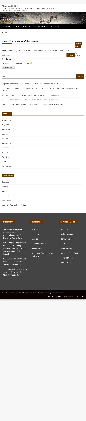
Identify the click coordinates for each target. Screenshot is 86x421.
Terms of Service (29, 8)
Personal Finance (40, 26)
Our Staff (64, 244)
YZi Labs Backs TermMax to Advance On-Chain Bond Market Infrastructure (30, 95)
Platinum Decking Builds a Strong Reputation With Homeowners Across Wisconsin (33, 104)
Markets (26, 26)
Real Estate (56, 26)
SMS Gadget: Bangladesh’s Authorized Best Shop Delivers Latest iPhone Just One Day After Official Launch (14, 248)
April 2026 (5, 139)
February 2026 (7, 148)
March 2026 (6, 143)
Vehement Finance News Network (14, 205)
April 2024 (5, 157)
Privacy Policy (40, 8)
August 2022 (6, 161)
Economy (16, 26)
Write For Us (50, 8)
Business (6, 26)
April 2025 (5, 152)
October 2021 (7, 166)
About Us (11, 8)
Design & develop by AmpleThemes (51, 293)
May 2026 (5, 134)
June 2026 (6, 129)
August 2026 (6, 120)
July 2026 (5, 125)
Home (4, 8)
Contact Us (18, 8)
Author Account (22, 10)
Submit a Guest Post (9, 10)
